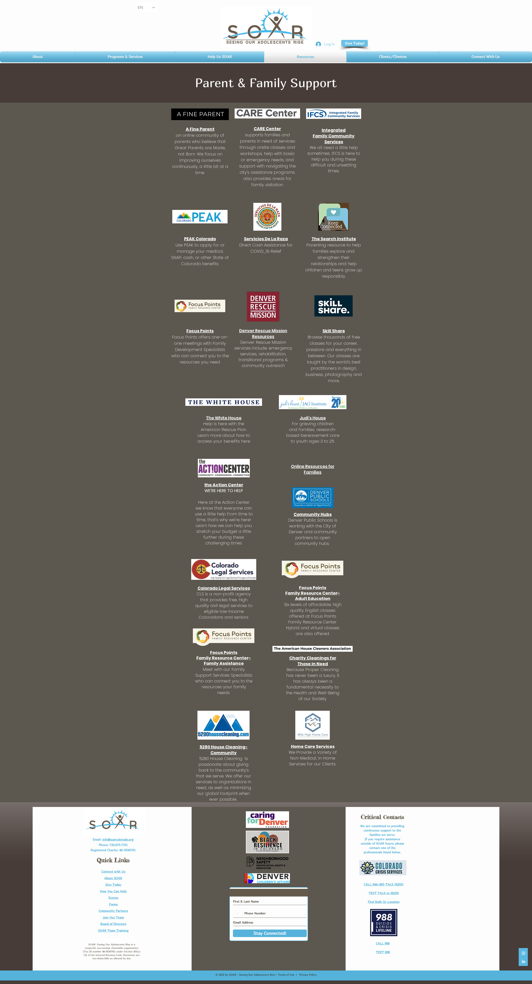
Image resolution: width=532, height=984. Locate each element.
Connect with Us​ (113, 871)
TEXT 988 (383, 952)
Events (113, 897)
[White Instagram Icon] (523, 953)
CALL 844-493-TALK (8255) (384, 884)
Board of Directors (113, 924)
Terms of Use (286, 974)
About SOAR (113, 878)
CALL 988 (383, 943)
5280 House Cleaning (221, 758)
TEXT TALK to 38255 (384, 893)
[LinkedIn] (523, 961)
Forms (113, 904)
